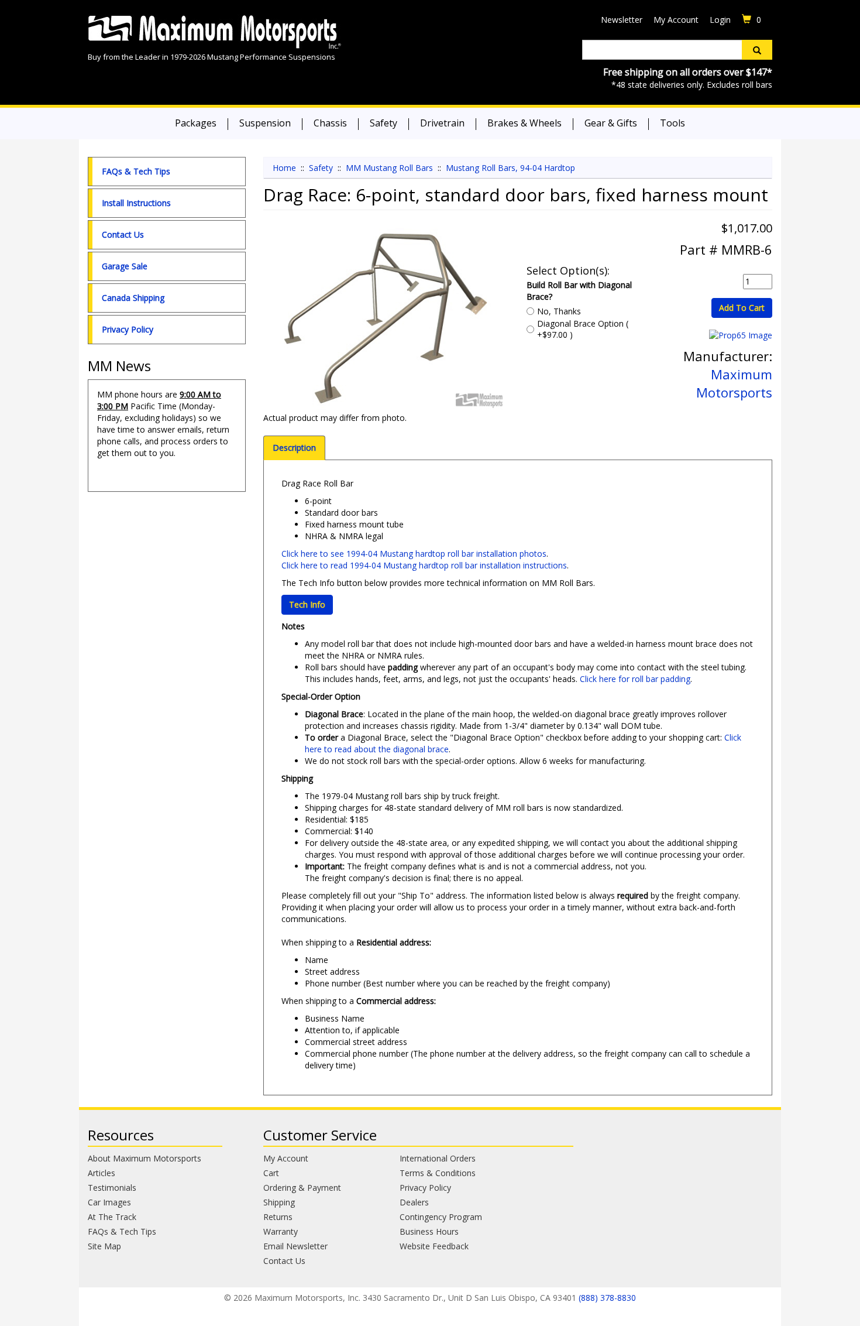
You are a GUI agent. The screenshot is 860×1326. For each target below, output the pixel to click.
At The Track (112, 1216)
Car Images (109, 1202)
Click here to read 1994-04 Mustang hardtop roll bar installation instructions (424, 565)
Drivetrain (442, 123)
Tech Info (307, 604)
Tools (672, 123)
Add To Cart (742, 307)
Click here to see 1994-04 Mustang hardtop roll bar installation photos (413, 553)
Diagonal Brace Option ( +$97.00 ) (582, 329)
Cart (271, 1172)
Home (284, 167)
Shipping (279, 1202)
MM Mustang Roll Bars (389, 167)
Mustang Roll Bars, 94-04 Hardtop (510, 167)
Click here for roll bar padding (635, 678)
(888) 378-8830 (607, 1297)
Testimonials (112, 1187)
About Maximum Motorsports (144, 1158)
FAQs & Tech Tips (136, 171)
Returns (278, 1216)
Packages (195, 123)
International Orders (438, 1158)
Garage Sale (124, 266)
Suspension (265, 123)
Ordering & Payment (302, 1187)
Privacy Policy (127, 329)
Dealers (414, 1202)
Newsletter (621, 19)
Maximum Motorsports (734, 383)
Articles (101, 1172)
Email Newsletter (295, 1246)
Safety (383, 123)
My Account (676, 19)
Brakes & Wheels (524, 123)
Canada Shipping (133, 297)
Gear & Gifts (610, 123)
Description (294, 447)
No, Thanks (559, 311)
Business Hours (429, 1231)
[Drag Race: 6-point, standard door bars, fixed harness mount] (386, 320)
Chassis (330, 123)
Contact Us (123, 234)
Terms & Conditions (438, 1172)
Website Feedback (434, 1246)
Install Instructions (136, 202)
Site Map (104, 1246)
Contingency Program (441, 1216)
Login (720, 19)
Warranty (280, 1231)
